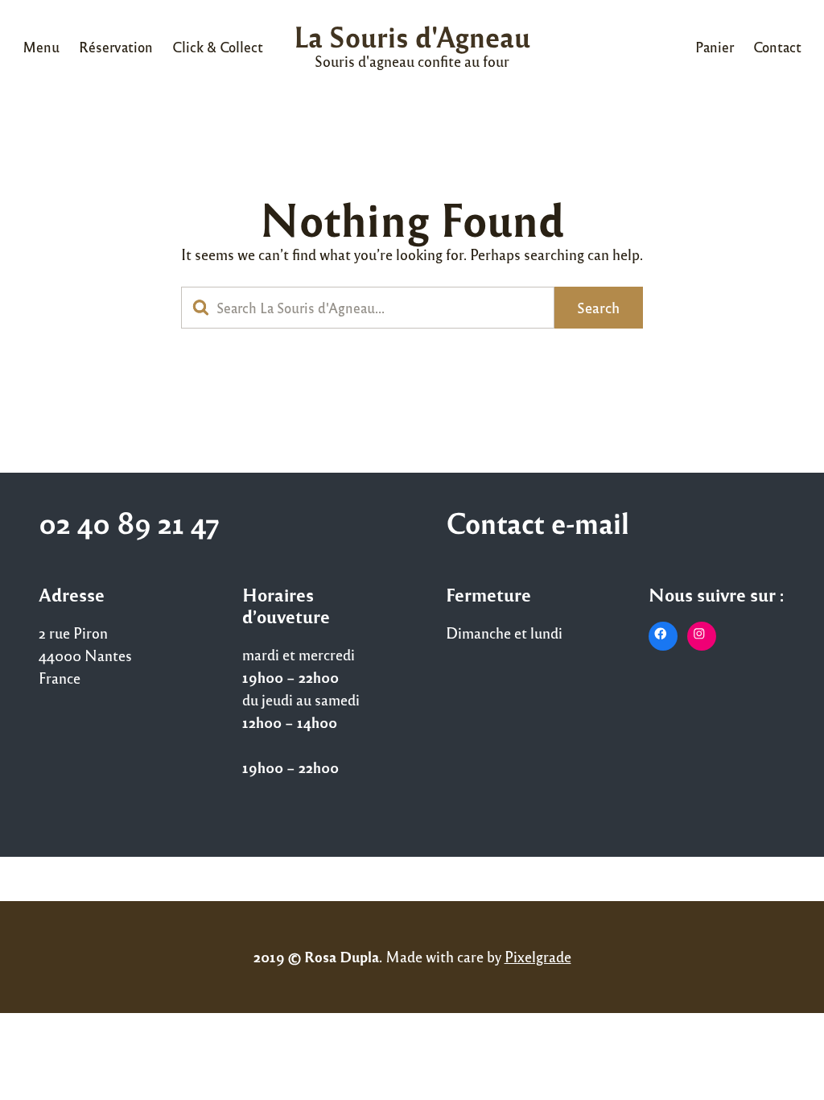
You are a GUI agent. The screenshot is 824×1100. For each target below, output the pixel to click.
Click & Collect (217, 47)
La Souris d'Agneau (412, 36)
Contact (777, 47)
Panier (714, 47)
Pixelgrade (538, 956)
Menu (41, 47)
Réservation (116, 47)
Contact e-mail (537, 522)
